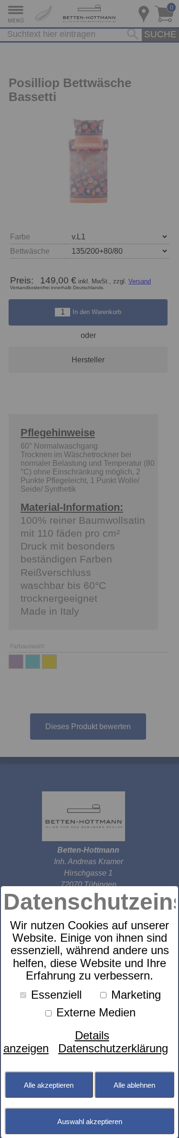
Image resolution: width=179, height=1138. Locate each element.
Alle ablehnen (134, 1085)
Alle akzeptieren (49, 1085)
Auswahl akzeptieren (89, 1121)
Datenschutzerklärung (113, 1048)
